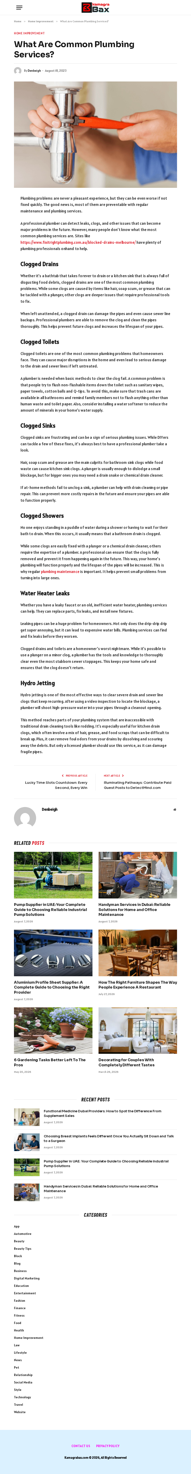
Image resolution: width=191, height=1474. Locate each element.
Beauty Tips (22, 1248)
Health (19, 1330)
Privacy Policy (107, 1446)
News (18, 1360)
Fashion (19, 1300)
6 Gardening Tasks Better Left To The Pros (50, 1062)
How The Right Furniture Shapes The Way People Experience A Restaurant (138, 985)
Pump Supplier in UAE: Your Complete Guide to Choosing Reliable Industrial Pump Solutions (50, 909)
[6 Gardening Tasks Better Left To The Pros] (53, 1030)
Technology (22, 1397)
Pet (16, 1367)
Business (20, 1271)
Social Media (23, 1382)
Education (21, 1286)
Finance (20, 1308)
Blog (17, 1263)
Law (17, 1345)
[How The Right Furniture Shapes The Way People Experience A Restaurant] (138, 953)
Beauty (19, 1241)
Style (17, 1390)
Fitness (19, 1315)
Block (18, 1256)
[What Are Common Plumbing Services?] (95, 134)
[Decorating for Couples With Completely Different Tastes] (138, 1030)
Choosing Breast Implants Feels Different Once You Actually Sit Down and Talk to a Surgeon (109, 1138)
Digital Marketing (27, 1278)
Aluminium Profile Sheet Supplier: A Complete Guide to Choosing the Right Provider (52, 987)
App (17, 1226)
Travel (18, 1404)
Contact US (81, 1446)
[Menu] (19, 7)
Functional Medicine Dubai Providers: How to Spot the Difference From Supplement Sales (102, 1113)
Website (20, 1412)
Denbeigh (34, 71)
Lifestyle (20, 1352)
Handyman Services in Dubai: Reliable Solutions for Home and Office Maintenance (135, 909)
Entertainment (25, 1293)
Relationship (23, 1375)
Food (17, 1323)
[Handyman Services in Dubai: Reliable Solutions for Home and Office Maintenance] (138, 875)
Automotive (22, 1234)
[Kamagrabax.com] (95, 7)
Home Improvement (29, 33)
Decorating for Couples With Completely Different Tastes (127, 1062)
